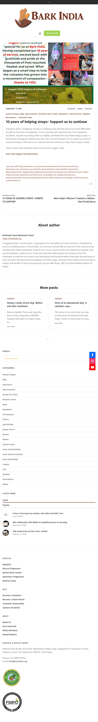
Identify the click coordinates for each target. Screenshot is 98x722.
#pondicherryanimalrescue (31, 175)
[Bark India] (49, 18)
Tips (4, 476)
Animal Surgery (12, 114)
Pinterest (88, 109)
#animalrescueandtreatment (48, 166)
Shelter (6, 446)
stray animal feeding (11, 456)
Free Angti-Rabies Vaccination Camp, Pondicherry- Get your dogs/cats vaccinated (70, 309)
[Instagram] (92, 361)
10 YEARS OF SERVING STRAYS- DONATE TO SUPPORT (23, 200)
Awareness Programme (13, 583)
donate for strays (10, 401)
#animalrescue (30, 166)
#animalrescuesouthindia (30, 169)
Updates (86, 114)
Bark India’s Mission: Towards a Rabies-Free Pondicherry (74, 200)
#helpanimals (62, 172)
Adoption (7, 571)
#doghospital (28, 172)
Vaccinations (10, 117)
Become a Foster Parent (13, 606)
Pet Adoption (8, 421)
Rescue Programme (12, 575)
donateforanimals (80, 178)
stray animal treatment (13, 461)
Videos (5, 491)
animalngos (67, 178)
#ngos (86, 172)
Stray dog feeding (10, 466)
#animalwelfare (48, 169)
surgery (6, 471)
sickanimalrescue (13, 180)
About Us (7, 629)
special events (75, 114)
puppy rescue (8, 436)
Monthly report (45, 114)
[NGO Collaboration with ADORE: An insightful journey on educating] (6, 530)
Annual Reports (10, 641)
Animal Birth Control (12, 579)
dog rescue (7, 391)
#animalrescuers (12, 169)
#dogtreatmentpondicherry (45, 172)
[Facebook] (92, 355)
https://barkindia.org (12, 239)
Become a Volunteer (12, 602)
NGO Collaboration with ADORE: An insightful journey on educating (40, 529)
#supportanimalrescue (66, 175)
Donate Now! (52, 33)
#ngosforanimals (12, 175)
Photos (6, 426)
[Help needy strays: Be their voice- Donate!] (6, 539)
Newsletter (63, 114)
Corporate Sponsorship (13, 610)
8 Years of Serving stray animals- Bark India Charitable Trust (38, 520)
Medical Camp (9, 587)
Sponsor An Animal (11, 614)
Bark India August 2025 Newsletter (22, 154)
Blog (22, 114)
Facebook (71, 109)
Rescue (6, 441)
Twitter (80, 109)
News (55, 114)
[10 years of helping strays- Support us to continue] (49, 73)
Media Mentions (10, 637)
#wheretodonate (55, 178)
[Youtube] (92, 367)
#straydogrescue (49, 175)
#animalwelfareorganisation (66, 169)
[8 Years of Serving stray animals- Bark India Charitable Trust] (6, 521)
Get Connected (9, 633)
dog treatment (31, 114)
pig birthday (8, 431)
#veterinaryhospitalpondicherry (35, 178)
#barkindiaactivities (14, 172)
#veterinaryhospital (14, 178)
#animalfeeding (16, 166)
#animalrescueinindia (69, 166)
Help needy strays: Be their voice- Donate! (30, 538)
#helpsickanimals (76, 172)
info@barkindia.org (18, 668)
